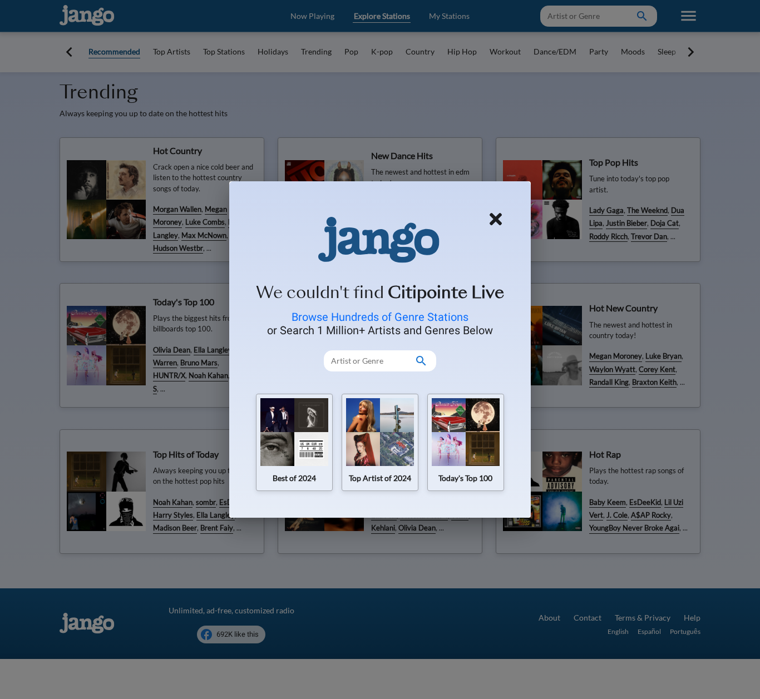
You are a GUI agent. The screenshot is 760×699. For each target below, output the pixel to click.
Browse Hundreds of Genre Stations (380, 317)
